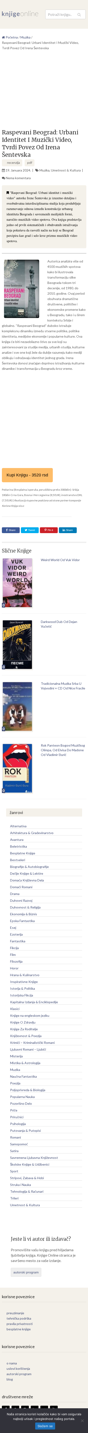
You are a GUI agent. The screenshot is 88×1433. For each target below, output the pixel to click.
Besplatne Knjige (22, 853)
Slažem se (45, 1426)
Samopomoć (19, 1144)
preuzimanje (15, 1313)
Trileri (14, 1198)
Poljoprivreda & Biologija (27, 1090)
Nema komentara (18, 178)
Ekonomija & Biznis (23, 914)
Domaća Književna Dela (27, 880)
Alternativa (18, 826)
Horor (14, 968)
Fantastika (17, 941)
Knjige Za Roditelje (24, 1029)
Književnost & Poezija (26, 1036)
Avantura (16, 840)
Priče (13, 1110)
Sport (14, 1171)
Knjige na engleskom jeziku (29, 1015)
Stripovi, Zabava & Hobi (27, 1178)
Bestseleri (17, 860)
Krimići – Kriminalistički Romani (32, 1043)
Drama (14, 894)
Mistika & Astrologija (25, 1063)
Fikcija (14, 948)
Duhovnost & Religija (25, 907)
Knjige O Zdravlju (22, 1022)
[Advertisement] (44, 91)
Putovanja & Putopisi (25, 1130)
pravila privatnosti (20, 1324)
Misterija (16, 1056)
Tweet (31, 530)
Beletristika (18, 846)
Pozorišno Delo (21, 1103)
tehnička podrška (19, 1318)
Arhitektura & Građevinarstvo (32, 833)
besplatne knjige (19, 1329)
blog (10, 1379)
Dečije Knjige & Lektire (26, 873)
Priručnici (16, 1117)
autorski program (26, 1272)
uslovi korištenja (18, 1368)
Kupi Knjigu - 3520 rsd (27, 475)
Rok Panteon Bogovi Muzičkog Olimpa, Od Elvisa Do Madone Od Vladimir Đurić (63, 750)
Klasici (14, 1009)
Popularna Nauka (22, 1097)
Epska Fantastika (22, 921)
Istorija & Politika (22, 988)
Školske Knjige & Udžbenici (29, 1164)
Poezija (15, 1083)
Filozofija (16, 961)
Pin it (50, 530)
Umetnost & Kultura (66, 170)
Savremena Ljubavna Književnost (34, 1158)
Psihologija (18, 1124)
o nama (12, 1363)
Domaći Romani (21, 887)
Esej (13, 928)
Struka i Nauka (20, 1185)
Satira (14, 1151)
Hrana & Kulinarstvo (24, 975)
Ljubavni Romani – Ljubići (28, 1049)
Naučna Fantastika (23, 1076)
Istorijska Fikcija (21, 995)
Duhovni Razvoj (21, 900)
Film (13, 955)
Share (12, 530)
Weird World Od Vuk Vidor (60, 560)
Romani (15, 1137)
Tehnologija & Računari (26, 1191)
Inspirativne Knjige (24, 982)
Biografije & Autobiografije (29, 867)
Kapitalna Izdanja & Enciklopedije (34, 1002)
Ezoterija (16, 934)
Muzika (44, 170)
